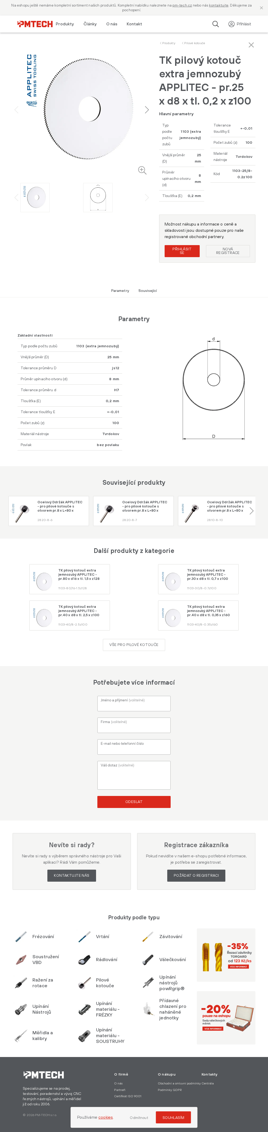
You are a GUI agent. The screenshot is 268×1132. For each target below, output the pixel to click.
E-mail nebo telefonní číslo (122, 743)
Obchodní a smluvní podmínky (179, 1083)
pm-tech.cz (182, 5)
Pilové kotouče (194, 43)
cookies (105, 1117)
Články (90, 24)
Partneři (119, 1090)
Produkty (168, 43)
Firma (114, 722)
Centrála (208, 1083)
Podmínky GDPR (170, 1090)
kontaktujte (218, 5)
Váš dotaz (117, 765)
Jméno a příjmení (123, 700)
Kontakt (134, 24)
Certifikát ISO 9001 (127, 1096)
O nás (112, 24)
